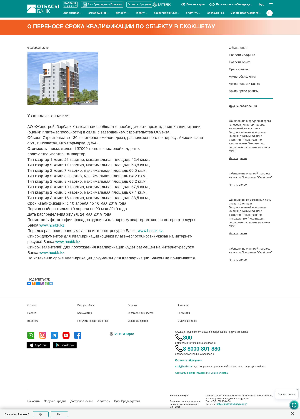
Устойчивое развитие (245, 13)
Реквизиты (184, 313)
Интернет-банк (85, 305)
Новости (32, 313)
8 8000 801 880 (201, 348)
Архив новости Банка (244, 83)
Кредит (140, 13)
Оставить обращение (188, 360)
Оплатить (192, 13)
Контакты (183, 305)
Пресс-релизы (239, 69)
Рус (261, 4)
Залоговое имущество (140, 313)
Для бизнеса (71, 13)
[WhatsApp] (47, 283)
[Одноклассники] (33, 283)
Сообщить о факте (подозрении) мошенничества (201, 372)
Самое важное (97, 13)
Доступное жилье (165, 13)
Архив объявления (242, 76)
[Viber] (42, 283)
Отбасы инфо (215, 13)
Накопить (33, 401)
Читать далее (238, 158)
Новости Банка (239, 62)
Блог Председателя (127, 401)
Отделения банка (187, 320)
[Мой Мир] (38, 283)
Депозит (121, 13)
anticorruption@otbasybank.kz (232, 403)
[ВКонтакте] (29, 283)
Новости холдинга (242, 54)
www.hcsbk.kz (51, 225)
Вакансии (32, 320)
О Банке (32, 305)
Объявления (238, 47)
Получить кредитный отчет (92, 320)
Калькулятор (84, 313)
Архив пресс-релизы (243, 90)
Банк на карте (124, 333)
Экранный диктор (138, 320)
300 (187, 337)
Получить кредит (55, 401)
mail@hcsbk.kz (183, 366)
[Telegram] (51, 283)
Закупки (132, 305)
